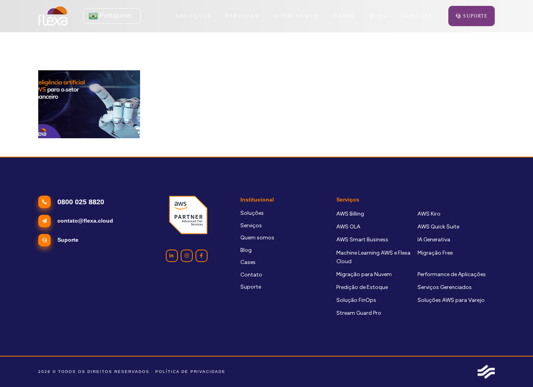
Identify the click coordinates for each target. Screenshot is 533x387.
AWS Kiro (429, 213)
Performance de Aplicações (452, 274)
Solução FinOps (356, 300)
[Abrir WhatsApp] (513, 367)
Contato (251, 274)
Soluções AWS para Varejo (451, 300)
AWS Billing (350, 213)
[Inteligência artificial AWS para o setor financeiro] (89, 104)
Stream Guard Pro (358, 313)
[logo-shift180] (486, 372)
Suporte (250, 287)
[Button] (172, 256)
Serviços (251, 225)
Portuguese (114, 15)
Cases (248, 262)
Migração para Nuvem (364, 274)
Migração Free (435, 253)
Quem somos (257, 237)
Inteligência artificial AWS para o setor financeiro (85, 150)
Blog (246, 250)
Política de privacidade (190, 371)
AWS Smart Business (362, 239)
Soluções (252, 213)
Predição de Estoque (362, 287)
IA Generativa (434, 239)
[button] (264, 16)
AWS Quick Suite (438, 226)
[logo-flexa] (53, 16)
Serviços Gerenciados (445, 287)
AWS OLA (348, 226)
